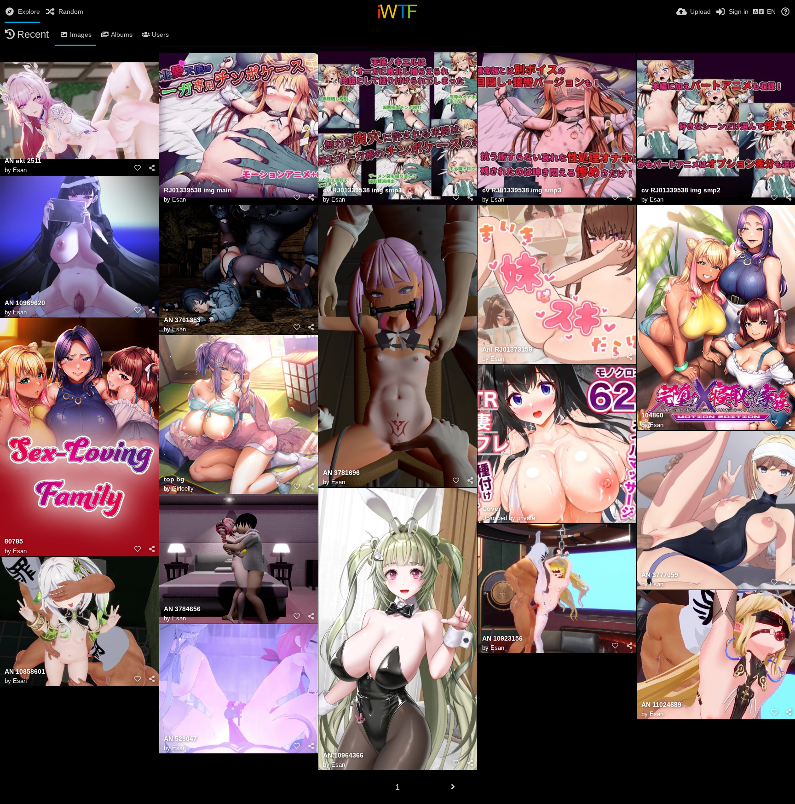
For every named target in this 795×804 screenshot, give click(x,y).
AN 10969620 (25, 303)
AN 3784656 (182, 609)
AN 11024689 (661, 704)
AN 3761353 (182, 320)
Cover (491, 508)
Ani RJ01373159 (507, 349)
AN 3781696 (341, 472)
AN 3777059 (659, 575)
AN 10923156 (502, 638)
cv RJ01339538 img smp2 (680, 190)
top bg (174, 479)
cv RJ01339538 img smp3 (521, 190)
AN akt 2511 (23, 160)
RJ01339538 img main (198, 190)
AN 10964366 (343, 755)
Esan (20, 170)
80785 (14, 541)
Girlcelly (183, 488)
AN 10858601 (25, 671)
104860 (652, 415)
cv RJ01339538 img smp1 (362, 190)
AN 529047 (180, 738)
